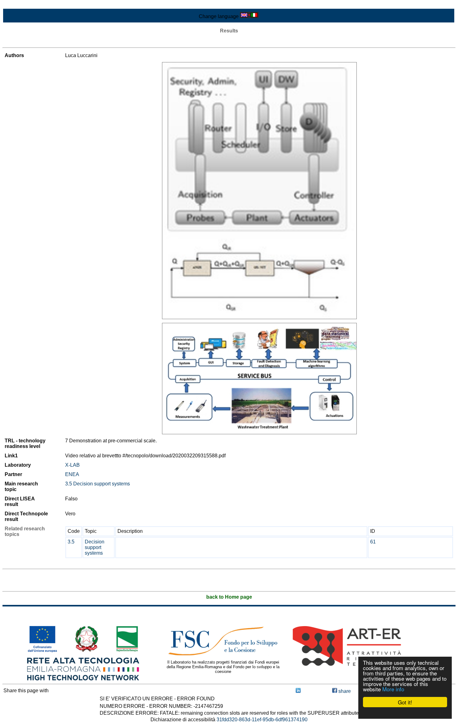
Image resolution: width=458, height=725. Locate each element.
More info (393, 689)
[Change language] (249, 16)
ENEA (72, 474)
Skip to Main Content (25, 5)
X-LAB (72, 465)
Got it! (405, 702)
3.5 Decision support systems (97, 483)
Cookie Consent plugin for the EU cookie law (405, 712)
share (344, 691)
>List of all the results (25, 42)
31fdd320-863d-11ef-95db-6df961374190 (262, 719)
